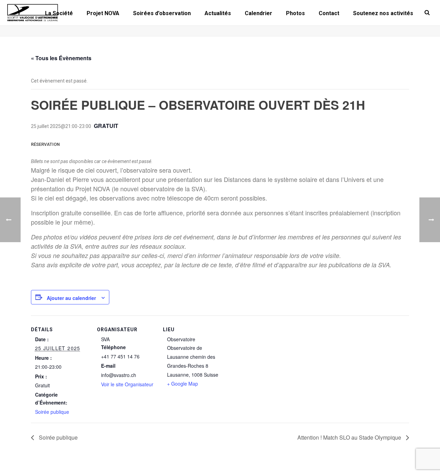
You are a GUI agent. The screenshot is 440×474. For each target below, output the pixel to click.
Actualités (218, 13)
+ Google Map (182, 383)
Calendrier (258, 13)
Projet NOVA (103, 13)
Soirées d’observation (162, 13)
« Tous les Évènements (61, 58)
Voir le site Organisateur (127, 384)
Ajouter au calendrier (71, 297)
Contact (329, 13)
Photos (295, 13)
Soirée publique (52, 411)
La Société (59, 13)
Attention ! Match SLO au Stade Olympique (350, 437)
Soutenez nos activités (383, 13)
